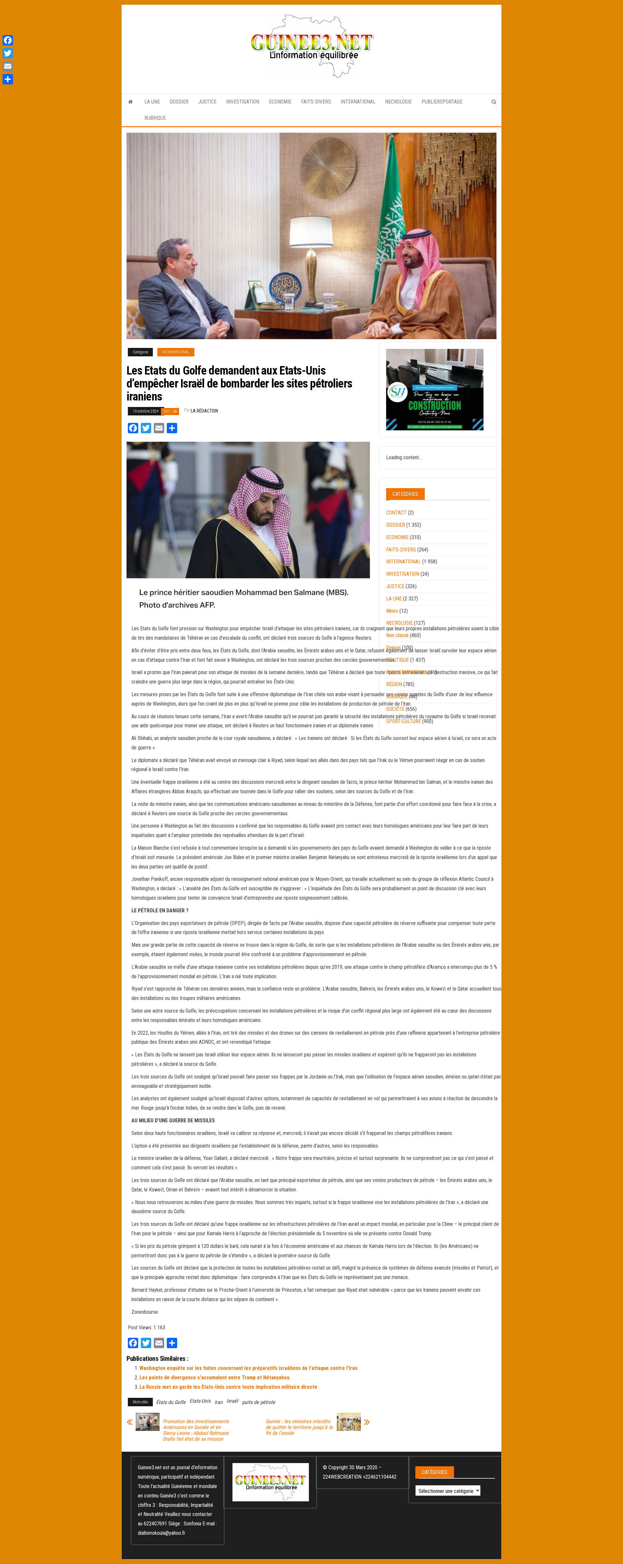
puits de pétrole (258, 1402)
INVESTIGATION (242, 102)
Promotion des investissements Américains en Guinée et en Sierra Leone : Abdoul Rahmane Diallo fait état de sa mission (196, 1430)
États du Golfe (171, 1402)
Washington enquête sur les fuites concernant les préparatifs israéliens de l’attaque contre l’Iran (248, 1368)
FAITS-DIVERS (316, 102)
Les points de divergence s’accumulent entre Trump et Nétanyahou (214, 1377)
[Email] (7, 66)
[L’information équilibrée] (131, 102)
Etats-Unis (200, 1401)
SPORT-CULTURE (403, 721)
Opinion (393, 648)
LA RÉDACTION (204, 410)
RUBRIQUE (155, 118)
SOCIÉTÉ (395, 709)
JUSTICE (207, 102)
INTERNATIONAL (358, 102)
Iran (218, 1402)
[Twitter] (7, 53)
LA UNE (152, 102)
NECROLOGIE (398, 102)
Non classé (397, 635)
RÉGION (394, 684)
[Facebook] (7, 40)
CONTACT (396, 513)
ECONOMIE (280, 102)
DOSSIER (179, 102)
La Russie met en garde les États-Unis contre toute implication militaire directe (228, 1387)
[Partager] (7, 79)
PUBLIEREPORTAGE (441, 102)
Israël (232, 1401)
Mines (392, 611)
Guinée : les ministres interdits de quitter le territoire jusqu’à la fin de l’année (299, 1427)
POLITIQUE (397, 660)
